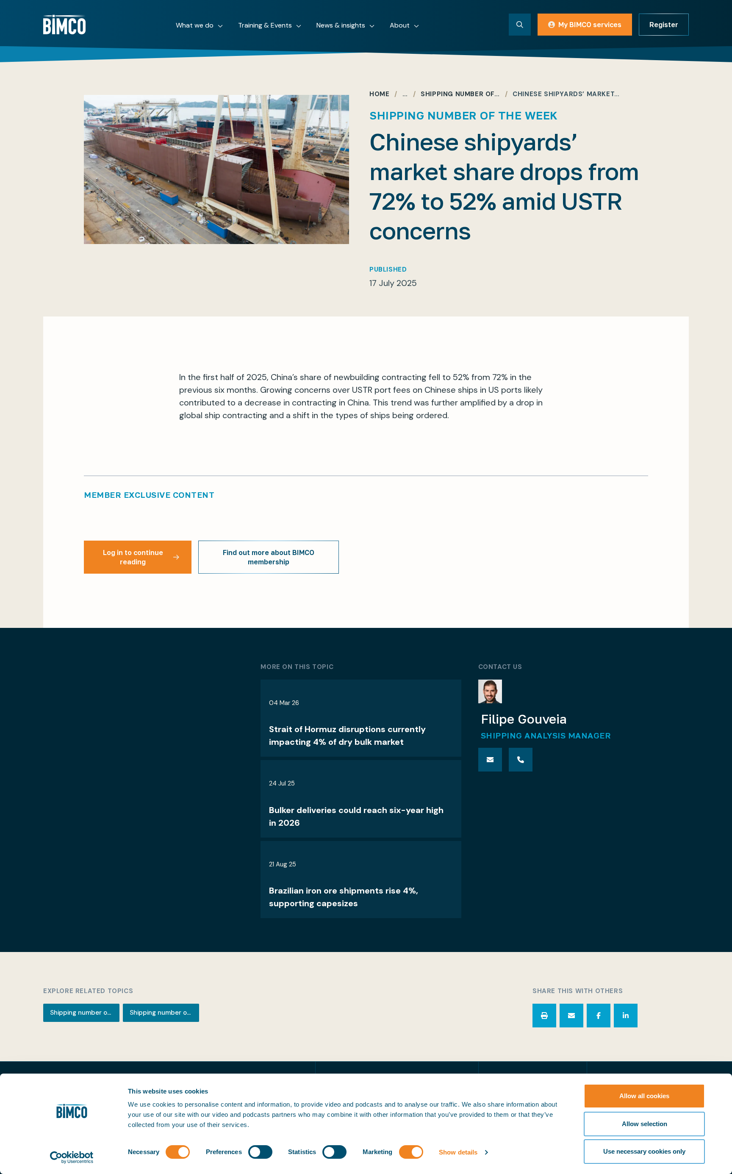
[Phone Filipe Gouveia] (520, 760)
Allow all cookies (644, 1095)
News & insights (340, 25)
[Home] (64, 25)
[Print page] (544, 1015)
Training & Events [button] (265, 25)
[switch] (260, 1152)
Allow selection (644, 1123)
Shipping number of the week (84, 1012)
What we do (195, 25)
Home (379, 94)
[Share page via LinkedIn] (626, 1015)
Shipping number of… (460, 94)
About (400, 25)
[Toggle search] (520, 25)
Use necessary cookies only (644, 1151)
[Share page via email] (571, 1015)
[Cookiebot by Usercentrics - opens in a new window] (72, 1157)
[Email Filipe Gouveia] (490, 760)
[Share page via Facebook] (598, 1015)
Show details (458, 1152)
